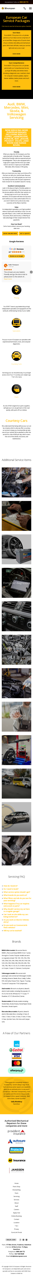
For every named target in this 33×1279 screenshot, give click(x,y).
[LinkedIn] (26, 1240)
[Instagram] (23, 1240)
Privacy (16, 1229)
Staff (16, 1206)
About (17, 1203)
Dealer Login (11, 1240)
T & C (16, 1226)
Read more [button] (8, 279)
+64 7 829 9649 (19, 1254)
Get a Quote (25, 233)
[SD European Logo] (8, 8)
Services (16, 1200)
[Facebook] (20, 1240)
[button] (2, 272)
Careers (16, 1209)
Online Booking (16, 1216)
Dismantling (16, 1190)
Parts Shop (16, 1187)
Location (16, 1223)
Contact (16, 1219)
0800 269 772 (24, 2)
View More (16, 54)
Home (16, 1183)
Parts (16, 1193)
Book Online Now (10, 233)
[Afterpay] (16, 1070)
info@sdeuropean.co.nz (18, 1256)
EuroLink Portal (16, 1232)
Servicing (17, 1196)
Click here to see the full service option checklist (16, 26)
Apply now (16, 1213)
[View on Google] (5, 265)
